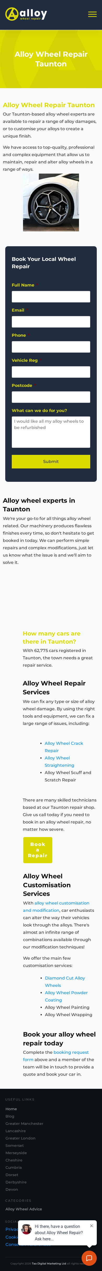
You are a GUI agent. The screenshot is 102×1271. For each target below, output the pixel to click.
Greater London (20, 1138)
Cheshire (13, 1160)
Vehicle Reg (27, 360)
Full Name (25, 285)
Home (11, 1109)
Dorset (11, 1174)
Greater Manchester (24, 1123)
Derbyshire (16, 1182)
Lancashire (15, 1131)
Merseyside (16, 1152)
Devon (11, 1189)
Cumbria (13, 1167)
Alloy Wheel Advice (23, 1209)
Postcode (24, 385)
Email (20, 310)
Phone (21, 335)
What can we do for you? (39, 410)
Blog (9, 1116)
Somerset (14, 1145)
